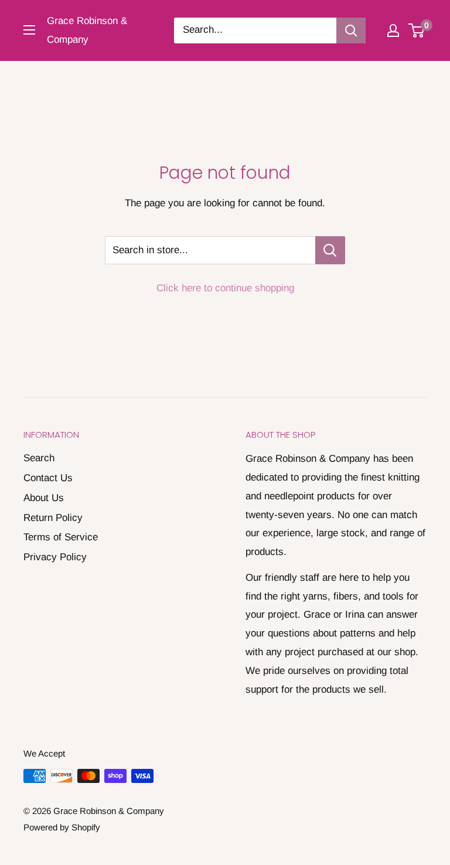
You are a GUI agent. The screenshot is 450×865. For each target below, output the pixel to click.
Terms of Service (60, 537)
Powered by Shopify (61, 827)
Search (38, 458)
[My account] (393, 30)
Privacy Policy (55, 557)
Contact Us (48, 477)
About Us (43, 497)
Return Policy (53, 517)
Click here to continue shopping (225, 288)
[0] (417, 30)
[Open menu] (29, 30)
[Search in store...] (330, 250)
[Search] (351, 30)
